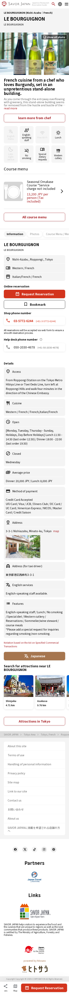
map (56, 531)
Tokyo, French (48, 734)
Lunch (41, 612)
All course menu (34, 217)
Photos (34, 234)
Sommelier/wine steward (41, 621)
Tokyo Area (30, 734)
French (29, 268)
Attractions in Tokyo (34, 721)
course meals (14, 625)
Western (18, 268)
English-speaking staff (20, 612)
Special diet (15, 616)
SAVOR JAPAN (11, 734)
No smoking (55, 612)
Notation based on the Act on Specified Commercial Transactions (31, 644)
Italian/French (21, 277)
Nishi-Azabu (20, 259)
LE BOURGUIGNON (24, 18)
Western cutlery (34, 616)
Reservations (14, 621)
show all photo (56, 37)
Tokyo (49, 259)
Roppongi (37, 259)
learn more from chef (34, 118)
